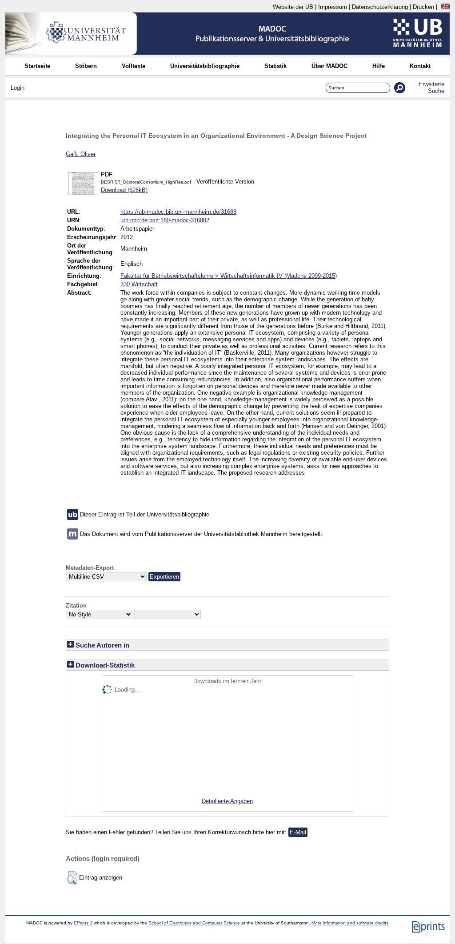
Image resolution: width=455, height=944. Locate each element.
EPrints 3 (83, 922)
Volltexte (133, 66)
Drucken (423, 7)
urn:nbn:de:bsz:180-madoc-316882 (164, 220)
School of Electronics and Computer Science (194, 922)
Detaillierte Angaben (227, 801)
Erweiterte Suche (431, 87)
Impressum (332, 7)
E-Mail (298, 832)
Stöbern (86, 66)
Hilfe (378, 66)
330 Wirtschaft (139, 284)
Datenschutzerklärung (380, 7)
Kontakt (420, 66)
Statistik (275, 66)
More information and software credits (349, 922)
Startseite (37, 66)
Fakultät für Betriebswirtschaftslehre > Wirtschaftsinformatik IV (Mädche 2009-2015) (228, 275)
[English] (445, 7)
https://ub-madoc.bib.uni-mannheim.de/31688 (178, 211)
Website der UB (293, 7)
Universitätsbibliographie (204, 66)
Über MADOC (329, 66)
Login (17, 87)
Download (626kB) (124, 190)
